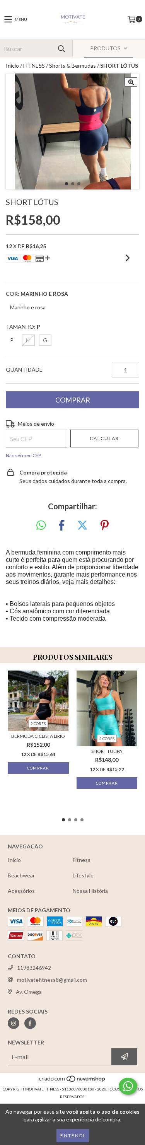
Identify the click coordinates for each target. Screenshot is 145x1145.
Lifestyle (83, 875)
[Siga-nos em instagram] (13, 1023)
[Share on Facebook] (61, 525)
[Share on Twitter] (82, 525)
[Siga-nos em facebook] (30, 1023)
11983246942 (34, 967)
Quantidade (24, 369)
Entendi (72, 1135)
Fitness (81, 860)
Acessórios (21, 890)
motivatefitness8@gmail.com (52, 979)
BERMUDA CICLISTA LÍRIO (38, 736)
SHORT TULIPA (106, 751)
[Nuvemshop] (72, 1081)
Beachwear (21, 875)
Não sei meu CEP (23, 455)
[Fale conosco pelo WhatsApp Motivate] (128, 1086)
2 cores (38, 723)
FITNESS (34, 65)
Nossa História (90, 890)
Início (12, 65)
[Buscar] (61, 48)
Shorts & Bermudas (72, 65)
